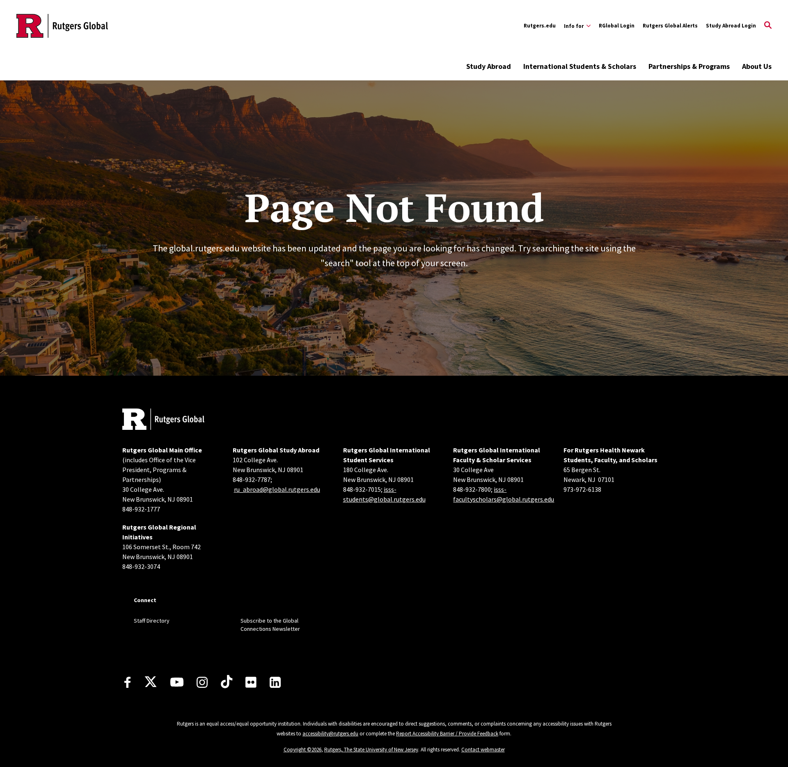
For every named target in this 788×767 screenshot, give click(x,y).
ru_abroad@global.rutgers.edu (277, 489)
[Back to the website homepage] (62, 26)
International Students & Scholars (579, 66)
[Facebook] (127, 682)
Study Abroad (488, 66)
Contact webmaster (483, 749)
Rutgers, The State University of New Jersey (371, 749)
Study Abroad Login (731, 25)
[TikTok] (226, 682)
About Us (757, 66)
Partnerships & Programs (689, 66)
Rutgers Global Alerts (670, 25)
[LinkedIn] (275, 682)
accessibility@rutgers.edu (330, 733)
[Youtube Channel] (176, 682)
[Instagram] (202, 682)
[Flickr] (251, 682)
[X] (150, 682)
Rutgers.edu (540, 25)
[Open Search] (768, 26)
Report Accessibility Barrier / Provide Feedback (447, 733)
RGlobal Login (617, 25)
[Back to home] (163, 420)
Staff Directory (152, 620)
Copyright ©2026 (302, 749)
